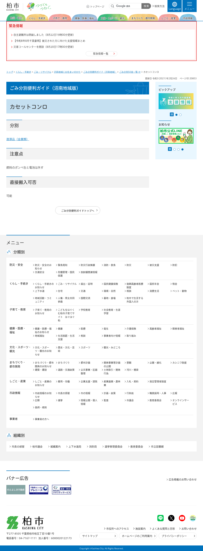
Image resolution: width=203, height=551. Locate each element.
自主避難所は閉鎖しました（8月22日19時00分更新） (44, 35)
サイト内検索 (112, 6)
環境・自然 (110, 291)
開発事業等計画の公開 (112, 364)
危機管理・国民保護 (66, 274)
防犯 (174, 265)
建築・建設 (41, 370)
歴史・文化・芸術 (66, 349)
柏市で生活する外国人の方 (135, 300)
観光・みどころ (112, 347)
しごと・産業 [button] (18, 381)
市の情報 (85, 393)
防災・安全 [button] (16, 264)
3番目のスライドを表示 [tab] (182, 149)
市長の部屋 (64, 393)
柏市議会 (37, 446)
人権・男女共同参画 (66, 300)
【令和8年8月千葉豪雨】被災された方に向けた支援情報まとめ (49, 41)
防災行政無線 (88, 265)
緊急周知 (62, 265)
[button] (189, 6)
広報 (174, 393)
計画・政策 (110, 393)
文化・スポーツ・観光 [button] (20, 349)
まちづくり (64, 362)
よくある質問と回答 (163, 528)
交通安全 (39, 272)
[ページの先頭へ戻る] (189, 507)
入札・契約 (132, 381)
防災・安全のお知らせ (43, 267)
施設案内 (140, 528)
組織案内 (55, 446)
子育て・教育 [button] (18, 309)
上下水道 (39, 291)
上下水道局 (75, 446)
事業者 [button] (14, 418)
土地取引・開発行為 (112, 372)
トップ (9, 72)
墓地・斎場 (110, 298)
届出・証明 (87, 284)
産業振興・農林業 (112, 383)
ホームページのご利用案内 (137, 536)
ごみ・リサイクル (42, 72)
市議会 (130, 400)
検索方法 (159, 6)
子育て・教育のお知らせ (43, 312)
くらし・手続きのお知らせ (44, 286)
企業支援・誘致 (89, 381)
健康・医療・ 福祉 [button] (18, 330)
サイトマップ (90, 536)
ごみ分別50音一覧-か (130, 72)
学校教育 (85, 310)
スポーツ (85, 347)
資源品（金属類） (17, 139)
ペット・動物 (179, 291)
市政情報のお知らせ (43, 395)
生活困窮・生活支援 (66, 338)
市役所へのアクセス (117, 528)
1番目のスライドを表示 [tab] (176, 115)
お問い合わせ (189, 528)
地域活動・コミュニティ (43, 300)
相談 (129, 291)
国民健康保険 (111, 284)
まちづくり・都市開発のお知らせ (44, 364)
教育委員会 (155, 400)
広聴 (37, 400)
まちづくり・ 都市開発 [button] (18, 364)
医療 (83, 328)
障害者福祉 (178, 328)
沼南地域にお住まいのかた (67, 72)
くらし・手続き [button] (19, 283)
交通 (83, 291)
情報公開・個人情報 (89, 402)
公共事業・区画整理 (89, 372)
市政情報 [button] (15, 393)
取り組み (131, 336)
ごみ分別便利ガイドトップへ (77, 210)
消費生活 (154, 291)
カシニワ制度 (179, 362)
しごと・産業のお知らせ (43, 383)
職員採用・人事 (158, 393)
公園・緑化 (155, 362)
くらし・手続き (23, 72)
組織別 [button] (19, 435)
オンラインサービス (180, 402)
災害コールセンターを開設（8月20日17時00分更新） (44, 47)
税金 (174, 284)
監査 (106, 400)
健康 (60, 328)
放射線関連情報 (89, 272)
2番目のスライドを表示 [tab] (180, 115)
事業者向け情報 (112, 336)
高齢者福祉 (155, 328)
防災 (129, 265)
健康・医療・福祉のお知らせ (43, 330)
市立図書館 (157, 446)
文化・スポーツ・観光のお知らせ (43, 351)
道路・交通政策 (66, 370)
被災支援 (154, 265)
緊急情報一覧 (100, 53)
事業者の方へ (42, 419)
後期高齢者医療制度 (135, 286)
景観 (129, 362)
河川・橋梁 (132, 370)
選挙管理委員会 (113, 446)
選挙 (60, 400)
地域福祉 (39, 336)
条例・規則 (41, 407)
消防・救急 (110, 265)
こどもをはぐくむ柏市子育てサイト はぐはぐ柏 (66, 315)
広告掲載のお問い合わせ (183, 479)
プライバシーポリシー (174, 536)
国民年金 (154, 284)
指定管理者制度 (158, 381)
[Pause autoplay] (172, 114)
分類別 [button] (19, 252)
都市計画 (85, 362)
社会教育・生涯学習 (112, 312)
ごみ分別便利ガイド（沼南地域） (100, 72)
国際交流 (85, 298)
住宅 (60, 291)
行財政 (130, 393)
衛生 (106, 328)
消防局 (93, 446)
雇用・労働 (64, 381)
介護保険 (131, 328)
